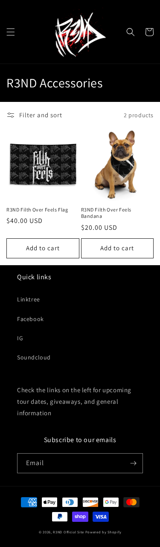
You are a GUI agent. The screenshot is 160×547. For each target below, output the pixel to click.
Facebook (30, 319)
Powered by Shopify (103, 532)
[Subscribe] (133, 463)
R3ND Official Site (68, 532)
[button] (10, 32)
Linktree (28, 299)
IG (20, 338)
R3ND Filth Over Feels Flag (37, 209)
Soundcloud (34, 357)
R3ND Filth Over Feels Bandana (106, 213)
